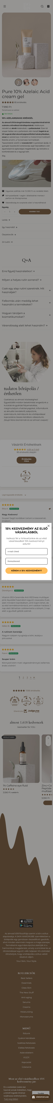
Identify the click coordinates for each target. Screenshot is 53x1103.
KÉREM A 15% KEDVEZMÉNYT (26, 570)
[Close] (49, 526)
